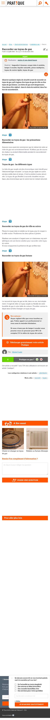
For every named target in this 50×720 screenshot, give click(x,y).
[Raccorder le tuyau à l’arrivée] (25, 279)
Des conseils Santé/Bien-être (28, 689)
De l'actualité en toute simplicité (30, 684)
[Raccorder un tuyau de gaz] (25, 111)
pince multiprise (37, 68)
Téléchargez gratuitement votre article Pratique (27, 343)
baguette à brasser (19, 65)
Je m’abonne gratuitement (31, 704)
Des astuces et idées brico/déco (29, 686)
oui (37, 359)
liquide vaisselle (24, 68)
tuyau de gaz (28, 70)
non (41, 359)
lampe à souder (11, 68)
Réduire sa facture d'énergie (37, 451)
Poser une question (27, 480)
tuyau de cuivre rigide (13, 70)
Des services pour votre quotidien (30, 691)
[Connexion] (47, 3)
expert (25, 56)
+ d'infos (17, 701)
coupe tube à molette (36, 65)
